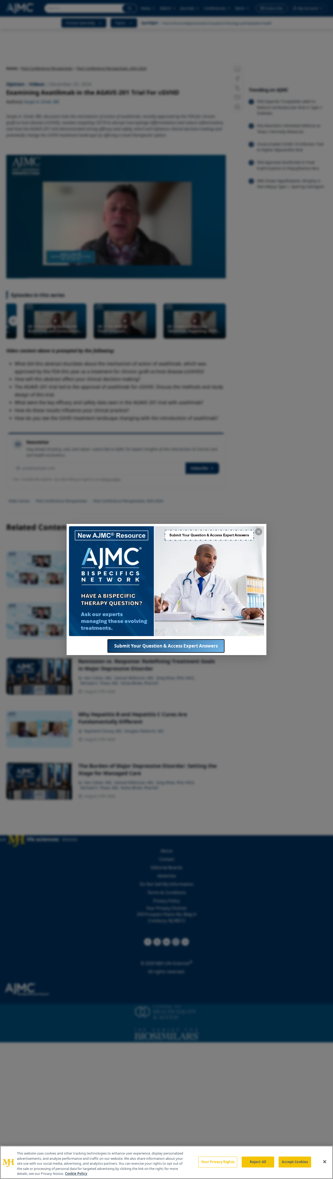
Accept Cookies (295, 1161)
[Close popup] (258, 531)
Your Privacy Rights (217, 1161)
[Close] (324, 1162)
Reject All (258, 1161)
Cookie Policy (76, 1173)
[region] (166, 1162)
